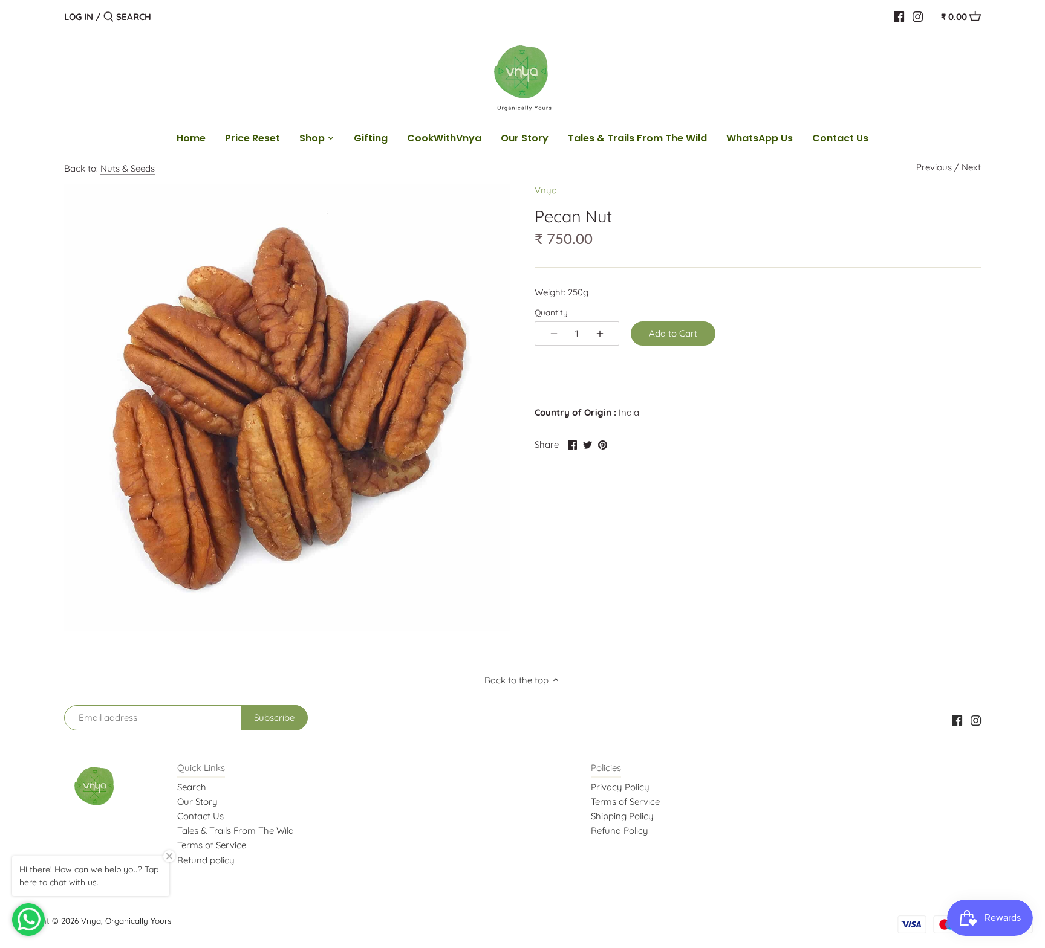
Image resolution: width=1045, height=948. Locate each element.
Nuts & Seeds (127, 168)
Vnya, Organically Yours (126, 920)
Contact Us (200, 816)
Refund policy (206, 860)
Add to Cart (673, 333)
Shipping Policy (622, 816)
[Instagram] (918, 16)
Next (971, 167)
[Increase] (599, 333)
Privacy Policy (620, 787)
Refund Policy (619, 830)
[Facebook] (899, 16)
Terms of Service (211, 845)
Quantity (551, 312)
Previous (934, 167)
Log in (78, 16)
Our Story (197, 801)
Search (191, 787)
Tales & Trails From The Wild (235, 830)
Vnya (546, 190)
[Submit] (108, 17)
